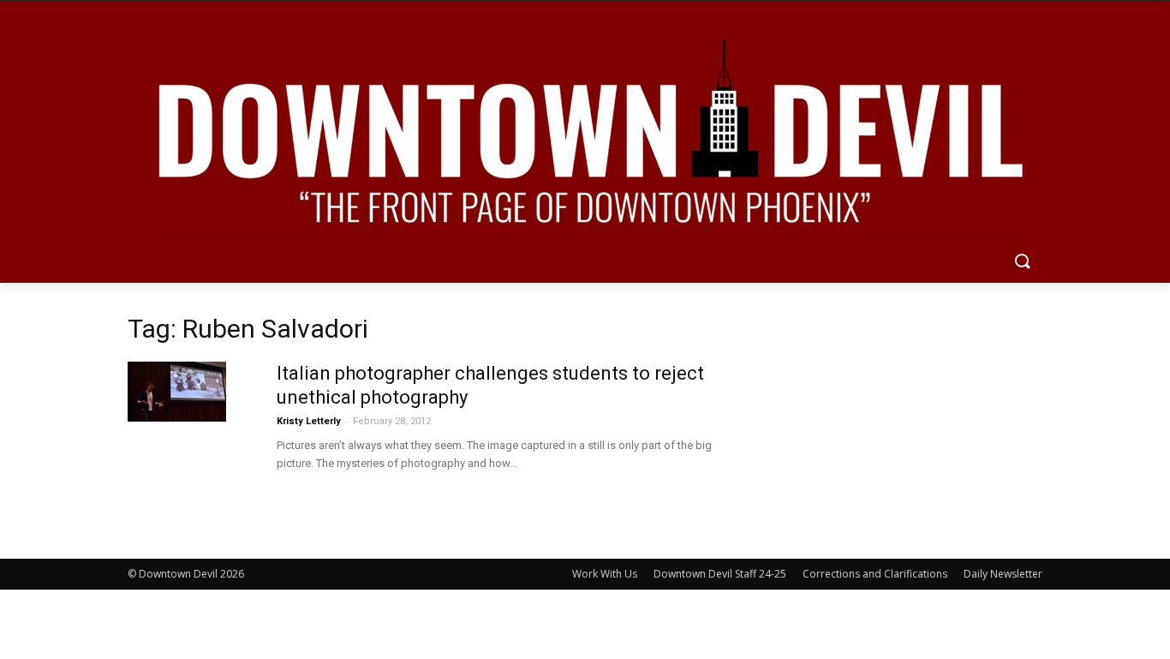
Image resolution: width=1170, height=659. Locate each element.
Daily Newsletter (1003, 573)
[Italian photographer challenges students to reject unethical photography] (177, 392)
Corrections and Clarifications (875, 573)
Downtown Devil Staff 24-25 (720, 573)
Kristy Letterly (309, 421)
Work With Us (604, 573)
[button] (1021, 262)
